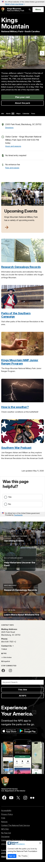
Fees (33, 113)
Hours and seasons (13, 146)
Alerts (9, 113)
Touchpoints (18, 515)
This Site (22, 689)
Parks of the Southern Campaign (16, 314)
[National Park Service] (3, 9)
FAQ (4, 653)
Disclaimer (5, 837)
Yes (10, 497)
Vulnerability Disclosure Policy (13, 840)
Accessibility (6, 810)
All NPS (22, 695)
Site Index (7, 657)
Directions (9, 128)
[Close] (40, 843)
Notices (4, 822)
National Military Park (15, 9)
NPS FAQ (5, 829)
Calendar (25, 113)
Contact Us (6, 646)
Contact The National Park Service (15, 825)
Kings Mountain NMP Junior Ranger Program (19, 361)
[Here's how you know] (22, 3)
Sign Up (12, 856)
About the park (22, 103)
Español (6, 661)
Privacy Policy (7, 814)
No (9, 504)
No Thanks (23, 856)
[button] (42, 53)
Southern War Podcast (16, 447)
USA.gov (4, 844)
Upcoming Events (20, 211)
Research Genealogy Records (21, 266)
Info (2, 113)
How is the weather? (15, 407)
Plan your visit (22, 97)
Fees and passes (12, 168)
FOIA (3, 818)
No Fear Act (6, 833)
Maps (18, 113)
